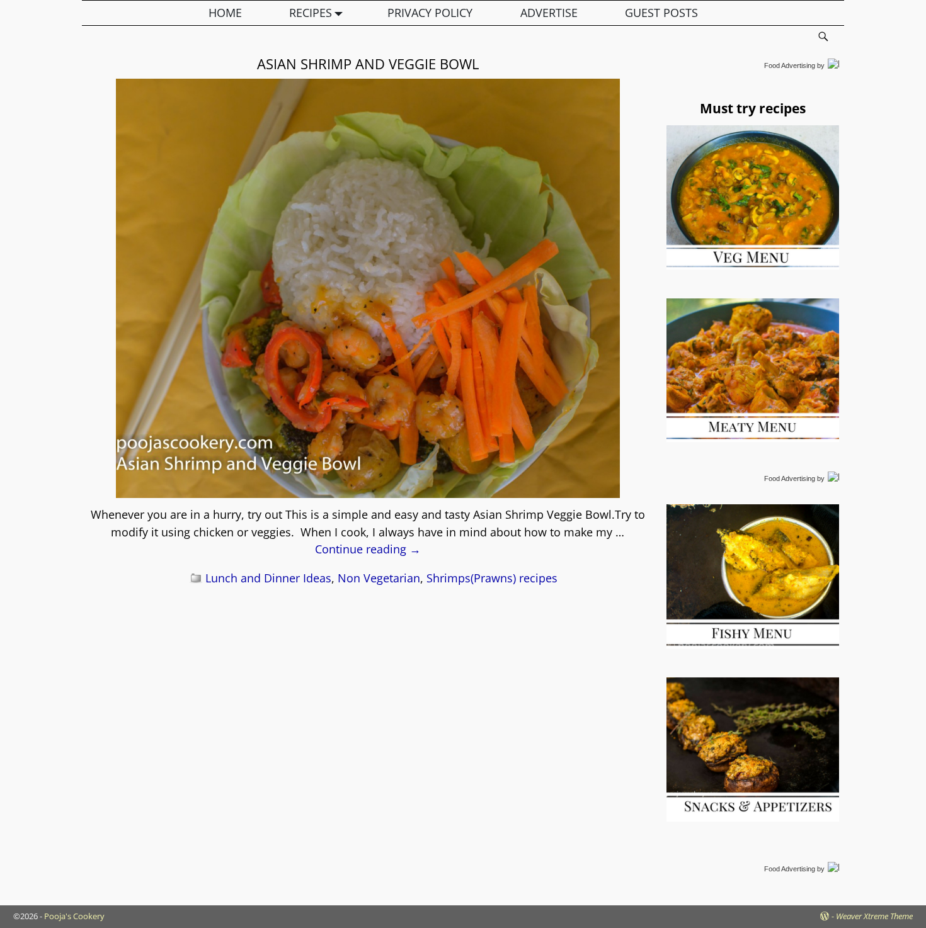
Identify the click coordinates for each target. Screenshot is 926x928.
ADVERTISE (549, 12)
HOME (225, 12)
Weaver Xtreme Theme (874, 916)
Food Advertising (789, 65)
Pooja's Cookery (74, 916)
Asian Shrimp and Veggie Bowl (368, 63)
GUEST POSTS (661, 12)
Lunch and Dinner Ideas (268, 578)
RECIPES (310, 12)
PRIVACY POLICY (429, 12)
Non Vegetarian (379, 578)
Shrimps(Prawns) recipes (491, 578)
